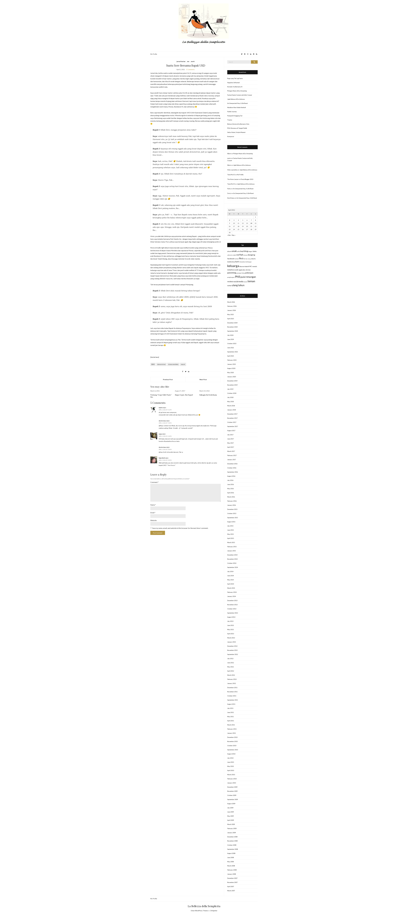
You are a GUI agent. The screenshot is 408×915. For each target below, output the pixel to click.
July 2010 (230, 758)
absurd (229, 251)
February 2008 (232, 870)
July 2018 (230, 397)
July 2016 (230, 480)
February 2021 (232, 360)
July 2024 (230, 335)
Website (153, 520)
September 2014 (232, 567)
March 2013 (231, 638)
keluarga (233, 266)
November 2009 (232, 791)
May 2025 (230, 314)
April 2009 (230, 820)
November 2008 (232, 841)
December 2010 (232, 737)
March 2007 (231, 891)
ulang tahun (238, 285)
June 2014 (230, 575)
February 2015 (232, 546)
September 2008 (232, 849)
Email (152, 513)
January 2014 (231, 596)
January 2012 (231, 683)
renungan (251, 276)
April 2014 (230, 584)
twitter (229, 285)
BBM (153, 364)
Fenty (229, 189)
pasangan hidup (240, 273)
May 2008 (230, 861)
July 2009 (230, 808)
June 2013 (230, 625)
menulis (254, 266)
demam (245, 255)
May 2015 (230, 534)
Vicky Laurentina (232, 170)
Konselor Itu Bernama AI (234, 87)
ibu (246, 258)
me (188, 61)
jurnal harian (181, 61)
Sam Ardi (162, 458)
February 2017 (232, 455)
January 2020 (231, 377)
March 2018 (231, 406)
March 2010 (231, 774)
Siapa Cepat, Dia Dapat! (184, 395)
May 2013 (230, 629)
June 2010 (230, 762)
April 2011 (230, 721)
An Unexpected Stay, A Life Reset (237, 103)
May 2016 (230, 488)
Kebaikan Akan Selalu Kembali (236, 107)
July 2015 (230, 526)
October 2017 (231, 422)
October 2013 (231, 609)
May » (233, 235)
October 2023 (231, 343)
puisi (243, 276)
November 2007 (232, 882)
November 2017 (232, 418)
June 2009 (230, 812)
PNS (237, 276)
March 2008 (231, 866)
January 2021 (231, 364)
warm (160, 407)
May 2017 (230, 443)
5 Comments (190, 69)
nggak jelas (242, 270)
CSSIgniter (213, 910)
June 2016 (230, 484)
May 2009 (230, 816)
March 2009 (231, 824)
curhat (239, 254)
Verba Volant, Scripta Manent (236, 132)
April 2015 (230, 538)
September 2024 (232, 331)
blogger (250, 251)
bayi (242, 251)
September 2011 (232, 700)
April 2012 (230, 671)
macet (183, 364)
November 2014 (232, 559)
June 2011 (230, 712)
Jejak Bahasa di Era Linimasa (236, 99)
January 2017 (231, 459)
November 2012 (232, 650)
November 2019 (232, 385)
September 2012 (232, 654)
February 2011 (232, 729)
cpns (234, 255)
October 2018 (231, 393)
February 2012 (232, 679)
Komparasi (230, 136)
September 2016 (232, 472)
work (193, 61)
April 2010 (230, 770)
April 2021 (230, 356)
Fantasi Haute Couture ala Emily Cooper (239, 95)
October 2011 (231, 696)
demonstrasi (161, 364)
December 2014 (232, 555)
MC (250, 266)
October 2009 (231, 795)
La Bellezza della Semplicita (204, 906)
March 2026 (231, 302)
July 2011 (230, 708)
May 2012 (230, 667)
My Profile (153, 54)
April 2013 (230, 634)
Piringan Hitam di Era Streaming (237, 91)
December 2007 (232, 878)
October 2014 (231, 563)
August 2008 (231, 853)
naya (160, 434)
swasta (245, 281)
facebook (230, 259)
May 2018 (230, 401)
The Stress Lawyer (233, 179)
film (244, 258)
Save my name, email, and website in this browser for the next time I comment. (180, 528)
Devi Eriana (230, 198)
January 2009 (231, 832)
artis (238, 251)
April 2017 (230, 447)
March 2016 (231, 497)
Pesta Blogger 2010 (247, 179)
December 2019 (232, 381)
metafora (230, 270)
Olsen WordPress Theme (199, 910)
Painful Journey (232, 111)
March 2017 (231, 451)
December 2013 (232, 600)
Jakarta (253, 259)
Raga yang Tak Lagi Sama (235, 78)
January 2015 (231, 551)
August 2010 (231, 754)
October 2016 (231, 468)
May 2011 (230, 716)
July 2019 (230, 389)
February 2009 (232, 828)
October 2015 (231, 513)
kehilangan (248, 262)
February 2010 (232, 779)
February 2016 (232, 501)
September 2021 (232, 352)
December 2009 (232, 787)
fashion (237, 258)
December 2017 (232, 414)
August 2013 (231, 617)
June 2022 (230, 348)
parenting (231, 272)
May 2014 (230, 580)
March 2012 (231, 675)
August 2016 (231, 476)
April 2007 (230, 886)
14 (251, 223)
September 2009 (232, 799)
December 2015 (232, 509)
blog (246, 251)
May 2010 (230, 766)
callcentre (230, 255)
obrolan (248, 270)
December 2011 (232, 687)
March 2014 (231, 588)
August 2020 (231, 368)
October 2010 (231, 745)
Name (153, 505)
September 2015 (232, 517)
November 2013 (232, 605)
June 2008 (230, 857)
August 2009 (231, 803)
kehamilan (242, 262)
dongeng (251, 255)
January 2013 (231, 642)
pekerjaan (249, 273)
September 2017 (232, 426)
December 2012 (232, 646)
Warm (229, 153)
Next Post (203, 379)
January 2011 (231, 733)
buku (254, 251)
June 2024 (230, 339)
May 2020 (230, 372)
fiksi (241, 258)
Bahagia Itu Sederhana (208, 395)
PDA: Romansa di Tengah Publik (237, 128)
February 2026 (232, 306)
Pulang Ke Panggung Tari (234, 116)
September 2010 (232, 750)
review (230, 281)
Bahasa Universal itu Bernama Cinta (238, 124)
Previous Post (168, 379)
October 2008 (231, 845)
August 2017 (231, 430)
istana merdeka (173, 364)
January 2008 (231, 874)
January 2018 (231, 410)
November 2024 (232, 327)
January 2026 (231, 310)
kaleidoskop (231, 262)
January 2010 (231, 783)
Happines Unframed (233, 82)
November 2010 (232, 741)
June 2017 (230, 439)
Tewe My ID (231, 174)
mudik (236, 270)
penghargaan (231, 277)
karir (237, 262)
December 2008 (232, 837)
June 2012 (230, 663)
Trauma (229, 120)
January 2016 (231, 505)
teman (251, 281)
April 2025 (230, 318)
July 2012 (230, 658)
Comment (154, 482)
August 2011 (231, 704)
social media (238, 281)
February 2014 (232, 592)
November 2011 (232, 692)
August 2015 (231, 522)
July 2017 (230, 435)
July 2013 (230, 621)
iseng (249, 258)
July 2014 (230, 571)
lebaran (241, 266)
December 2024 (232, 323)
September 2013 (232, 613)
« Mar (229, 235)
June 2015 (230, 530)
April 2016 (230, 493)
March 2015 (231, 542)
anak (234, 251)
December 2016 (232, 464)
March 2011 (231, 725)
